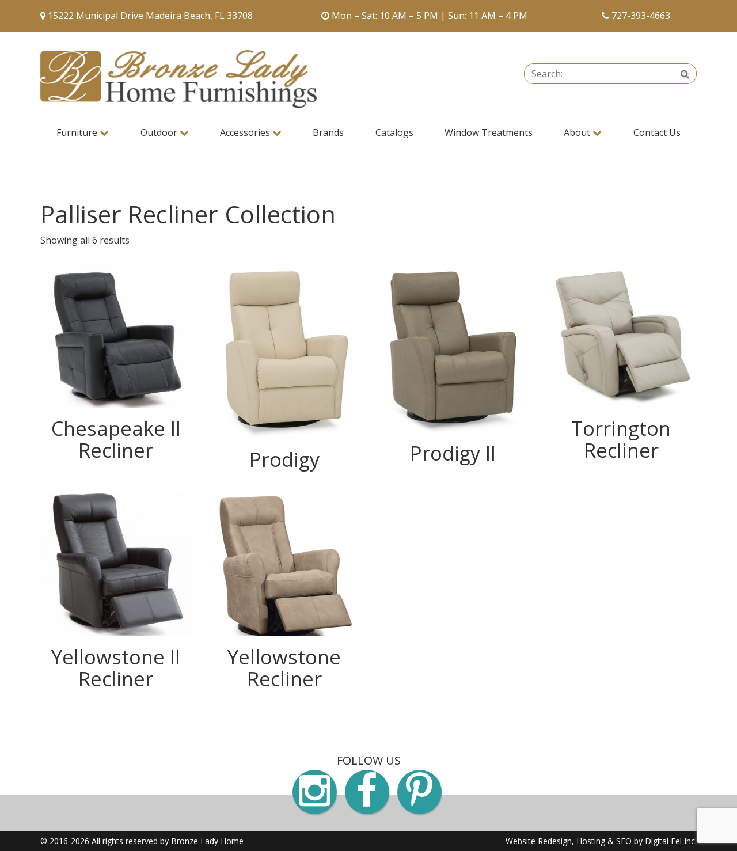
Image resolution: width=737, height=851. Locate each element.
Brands (328, 132)
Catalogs (394, 132)
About (578, 132)
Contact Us (657, 132)
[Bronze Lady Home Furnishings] (178, 79)
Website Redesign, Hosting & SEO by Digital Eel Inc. (601, 840)
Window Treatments (489, 132)
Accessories (246, 132)
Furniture (78, 132)
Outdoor (160, 132)
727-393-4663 (640, 15)
